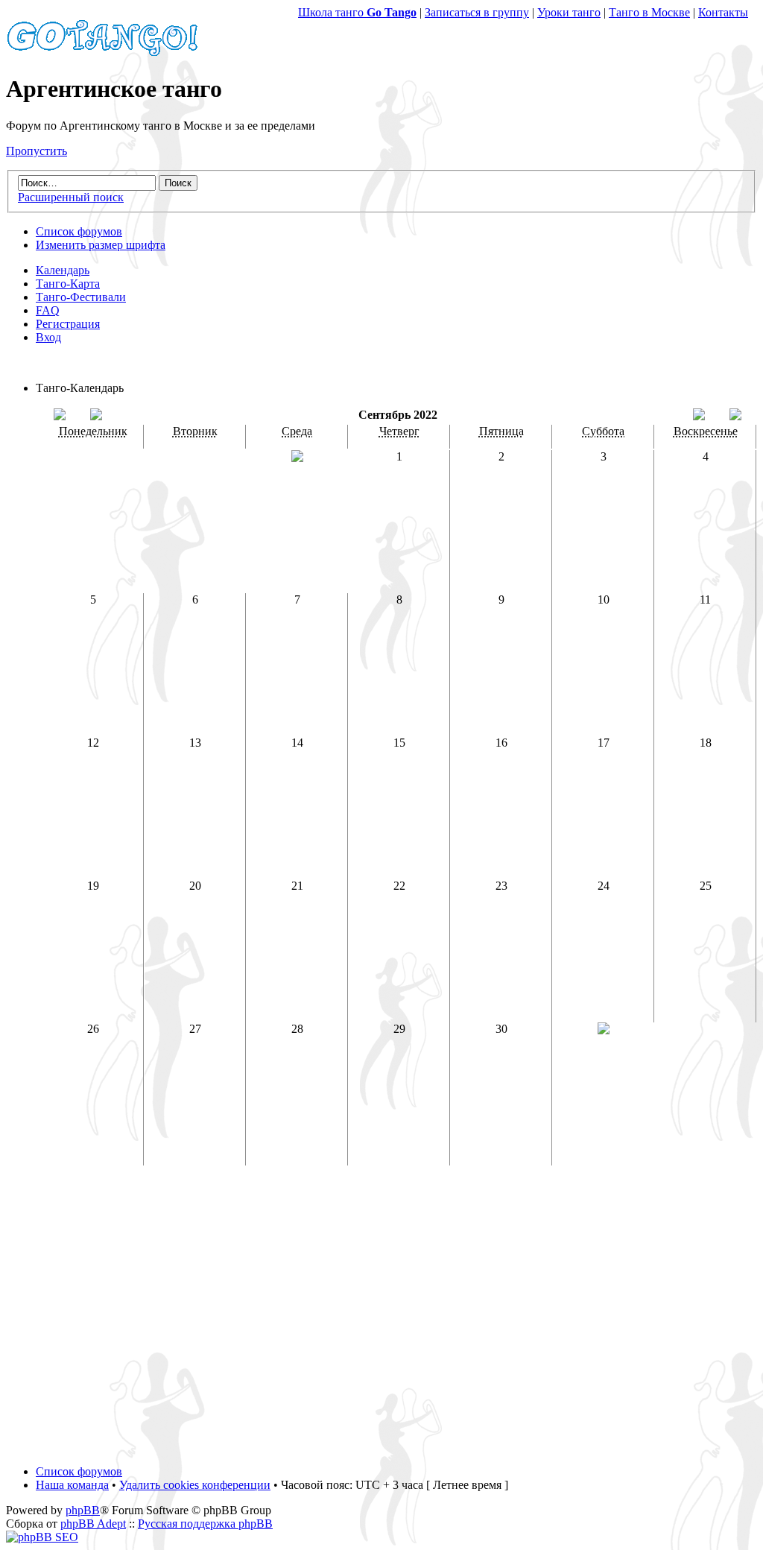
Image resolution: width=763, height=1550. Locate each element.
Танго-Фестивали (81, 297)
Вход (48, 337)
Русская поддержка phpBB (205, 1523)
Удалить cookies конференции (194, 1484)
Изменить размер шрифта (100, 244)
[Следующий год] (735, 416)
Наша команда (72, 1484)
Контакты (723, 12)
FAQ (48, 310)
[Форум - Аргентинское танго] (103, 52)
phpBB (83, 1510)
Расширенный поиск (71, 197)
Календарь (62, 270)
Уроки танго (569, 12)
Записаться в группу (477, 12)
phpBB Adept (93, 1523)
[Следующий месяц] (699, 416)
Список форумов (79, 231)
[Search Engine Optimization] (42, 1537)
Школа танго (357, 12)
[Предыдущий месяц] (96, 416)
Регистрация (68, 323)
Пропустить (36, 151)
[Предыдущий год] (60, 416)
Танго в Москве (649, 12)
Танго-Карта (68, 283)
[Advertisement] (381, 1322)
